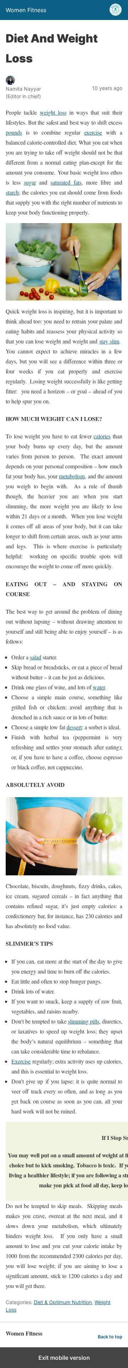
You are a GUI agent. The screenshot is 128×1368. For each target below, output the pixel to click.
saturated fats (65, 182)
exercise (93, 132)
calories (102, 436)
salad (35, 657)
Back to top (110, 1336)
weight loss (53, 112)
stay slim (109, 341)
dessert (74, 727)
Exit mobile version (64, 1357)
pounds (14, 132)
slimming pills (83, 1021)
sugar (30, 182)
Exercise (21, 1061)
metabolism (72, 476)
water (99, 687)
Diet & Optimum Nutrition (63, 1302)
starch (12, 192)
